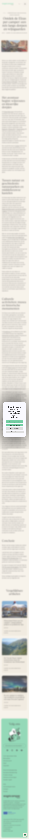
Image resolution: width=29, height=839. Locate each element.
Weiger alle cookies (14, 425)
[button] (25, 835)
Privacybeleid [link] (15, 432)
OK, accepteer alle (14, 422)
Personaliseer (14, 428)
